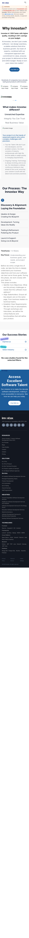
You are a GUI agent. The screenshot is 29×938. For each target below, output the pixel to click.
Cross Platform (6, 535)
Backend (4, 541)
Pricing (4, 454)
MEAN (18, 532)
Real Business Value (14, 123)
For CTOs (4, 461)
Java (14, 544)
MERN (23, 532)
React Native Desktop (8, 539)
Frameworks (5, 530)
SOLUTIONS (5, 458)
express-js (6, 342)
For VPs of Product (7, 464)
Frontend (4, 525)
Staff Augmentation (7, 490)
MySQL (18, 550)
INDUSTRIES (6, 494)
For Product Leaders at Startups (10, 468)
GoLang (24, 544)
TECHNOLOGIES (7, 522)
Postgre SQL (11, 550)
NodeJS (19, 544)
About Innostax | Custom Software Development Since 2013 (11, 439)
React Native (5, 537)
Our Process (5, 442)
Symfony (9, 532)
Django (14, 532)
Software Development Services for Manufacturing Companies (11, 515)
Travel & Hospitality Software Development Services (13, 498)
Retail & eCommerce (7, 512)
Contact (4, 449)
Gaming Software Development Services (12, 518)
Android (18, 528)
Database (4, 548)
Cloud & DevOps (6, 488)
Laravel (4, 532)
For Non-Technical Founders (9, 466)
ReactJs (4, 528)
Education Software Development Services (13, 509)
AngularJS (10, 528)
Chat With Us (14, 69)
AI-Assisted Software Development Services (13, 476)
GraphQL (23, 550)
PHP (11, 544)
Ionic (26, 537)
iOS (14, 528)
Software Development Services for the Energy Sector (14, 506)
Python (4, 544)
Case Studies (5, 447)
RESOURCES (6, 435)
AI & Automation (6, 483)
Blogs (3, 444)
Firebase (4, 552)
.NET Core (4, 546)
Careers (4, 451)
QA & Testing (5, 485)
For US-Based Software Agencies (10, 470)
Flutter (11, 537)
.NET (8, 544)
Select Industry (8, 350)
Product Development (7, 481)
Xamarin (16, 537)
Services (4, 473)
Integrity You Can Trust (14, 118)
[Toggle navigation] (25, 2)
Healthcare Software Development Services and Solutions (13, 502)
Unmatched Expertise (14, 114)
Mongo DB (4, 550)
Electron (21, 537)
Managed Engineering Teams (9, 478)
